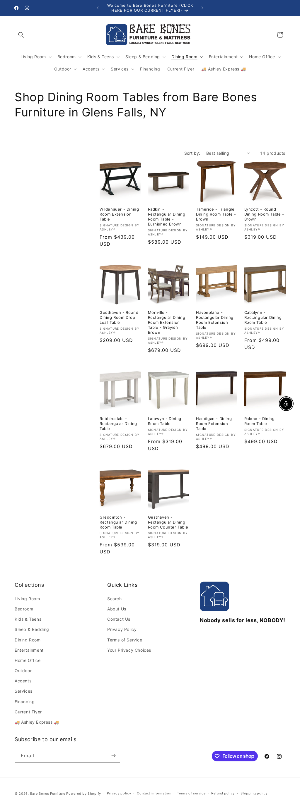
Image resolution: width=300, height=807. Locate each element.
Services (24, 691)
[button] (21, 34)
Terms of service (191, 793)
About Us (116, 608)
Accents (23, 680)
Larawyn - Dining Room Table (165, 421)
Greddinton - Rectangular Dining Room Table (118, 522)
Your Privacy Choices (129, 650)
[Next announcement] (202, 7)
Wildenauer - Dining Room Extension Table (119, 214)
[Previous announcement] (97, 7)
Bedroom (24, 608)
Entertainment (29, 650)
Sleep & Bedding (32, 629)
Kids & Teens (28, 619)
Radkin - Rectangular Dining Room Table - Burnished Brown (166, 216)
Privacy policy (119, 793)
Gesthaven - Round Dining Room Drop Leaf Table (119, 317)
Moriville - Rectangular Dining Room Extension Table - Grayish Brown (166, 322)
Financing (25, 701)
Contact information (154, 793)
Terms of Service (124, 639)
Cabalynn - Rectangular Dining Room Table (263, 317)
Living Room (27, 598)
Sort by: (192, 153)
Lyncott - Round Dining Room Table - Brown (264, 214)
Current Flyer (28, 711)
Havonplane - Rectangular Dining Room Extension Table (214, 320)
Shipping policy (254, 793)
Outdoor (23, 670)
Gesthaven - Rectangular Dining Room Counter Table (168, 522)
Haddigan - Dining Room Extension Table (214, 423)
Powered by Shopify (83, 793)
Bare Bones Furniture (47, 793)
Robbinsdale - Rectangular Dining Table (118, 423)
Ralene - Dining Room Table (259, 421)
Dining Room (28, 639)
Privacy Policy (122, 629)
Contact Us (118, 619)
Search (114, 598)
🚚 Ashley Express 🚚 (37, 722)
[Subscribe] (113, 756)
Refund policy (223, 793)
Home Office (28, 660)
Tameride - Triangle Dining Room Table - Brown (216, 214)
